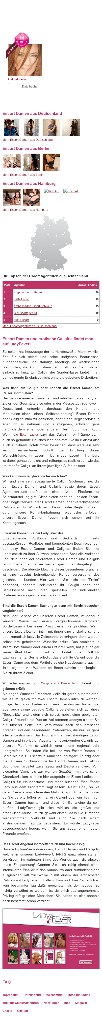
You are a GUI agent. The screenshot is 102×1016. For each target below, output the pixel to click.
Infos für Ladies (79, 995)
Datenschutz (32, 995)
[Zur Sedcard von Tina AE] (31, 205)
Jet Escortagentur (25, 313)
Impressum (10, 995)
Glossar (22, 1011)
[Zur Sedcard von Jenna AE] (31, 170)
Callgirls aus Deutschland (59, 683)
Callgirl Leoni (17, 79)
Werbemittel (54, 995)
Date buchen (30, 86)
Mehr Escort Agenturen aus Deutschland (29, 326)
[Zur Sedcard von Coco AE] (71, 191)
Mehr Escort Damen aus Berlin (23, 175)
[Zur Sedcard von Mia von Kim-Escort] (71, 135)
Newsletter (51, 1003)
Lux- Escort (21, 320)
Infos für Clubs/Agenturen (20, 1003)
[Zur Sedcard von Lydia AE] (12, 170)
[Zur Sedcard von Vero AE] (51, 191)
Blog (67, 1003)
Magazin (81, 1003)
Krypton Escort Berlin (28, 292)
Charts (7, 1011)
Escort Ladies (29, 434)
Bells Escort (21, 299)
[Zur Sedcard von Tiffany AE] (51, 170)
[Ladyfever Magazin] (51, 968)
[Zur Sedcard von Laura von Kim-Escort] (51, 135)
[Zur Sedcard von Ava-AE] (12, 205)
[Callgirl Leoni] (23, 71)
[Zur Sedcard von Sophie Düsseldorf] (12, 135)
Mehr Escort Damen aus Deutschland (27, 140)
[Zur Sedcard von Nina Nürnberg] (31, 135)
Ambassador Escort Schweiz (33, 306)
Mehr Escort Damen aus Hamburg (25, 210)
